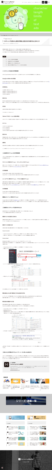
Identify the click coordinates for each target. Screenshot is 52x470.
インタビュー (25, 2)
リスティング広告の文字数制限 (13, 59)
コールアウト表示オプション (15, 184)
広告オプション (16, 200)
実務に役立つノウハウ (38, 2)
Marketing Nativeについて (15, 370)
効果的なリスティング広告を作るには (14, 63)
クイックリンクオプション (17, 166)
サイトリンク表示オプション (43, 165)
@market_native (14, 368)
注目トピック (29, 2)
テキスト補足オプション (35, 184)
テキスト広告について (8, 112)
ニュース (33, 2)
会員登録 (43, 2)
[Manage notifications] (2, 468)
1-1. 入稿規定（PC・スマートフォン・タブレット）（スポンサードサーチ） (18, 148)
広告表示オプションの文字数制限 (13, 61)
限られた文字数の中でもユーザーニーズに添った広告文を (17, 64)
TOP (22, 2)
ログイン (46, 2)
